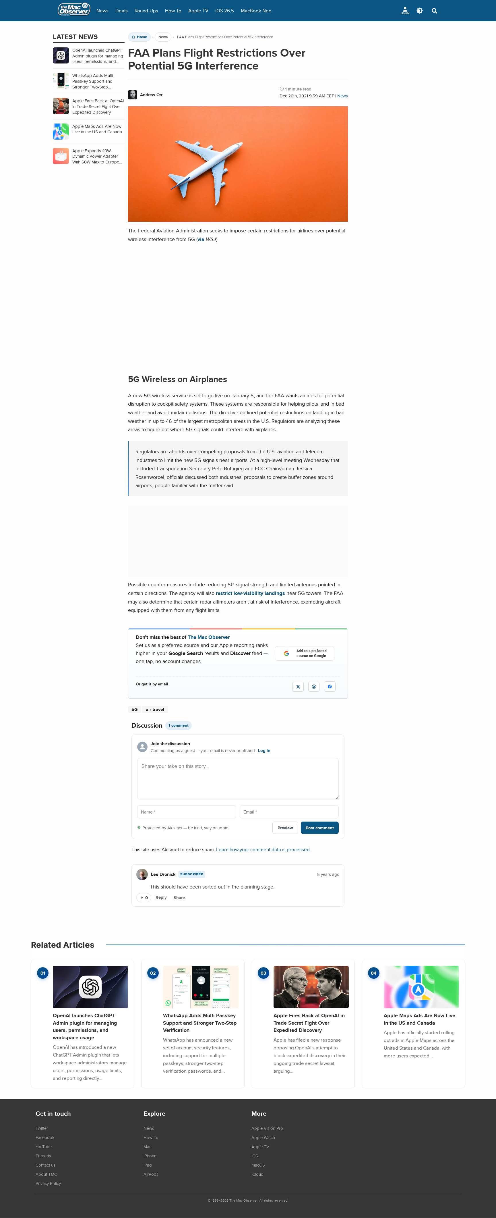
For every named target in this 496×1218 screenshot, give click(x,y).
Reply (161, 897)
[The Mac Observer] (74, 10)
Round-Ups (146, 10)
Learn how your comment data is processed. (263, 849)
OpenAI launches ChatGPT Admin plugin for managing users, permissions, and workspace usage (85, 1026)
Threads (43, 1156)
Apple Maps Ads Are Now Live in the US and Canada (419, 1019)
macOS (258, 1165)
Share (179, 898)
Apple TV (198, 10)
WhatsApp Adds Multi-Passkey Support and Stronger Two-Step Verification (200, 1022)
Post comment (320, 827)
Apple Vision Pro (267, 1128)
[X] (298, 687)
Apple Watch (263, 1137)
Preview (285, 827)
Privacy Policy (48, 1183)
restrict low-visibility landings (250, 593)
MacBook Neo (256, 10)
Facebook (45, 1137)
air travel (155, 709)
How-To (173, 10)
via (200, 239)
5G (134, 709)
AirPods (151, 1174)
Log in (264, 750)
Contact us (45, 1165)
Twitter (42, 1128)
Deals (121, 10)
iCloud (257, 1174)
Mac (147, 1146)
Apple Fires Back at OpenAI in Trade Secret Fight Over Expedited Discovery (309, 1022)
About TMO (46, 1174)
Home (142, 37)
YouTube (44, 1146)
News (102, 10)
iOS (254, 1156)
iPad (148, 1165)
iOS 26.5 (224, 10)
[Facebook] (330, 686)
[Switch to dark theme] (419, 10)
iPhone (150, 1156)
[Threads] (313, 687)
